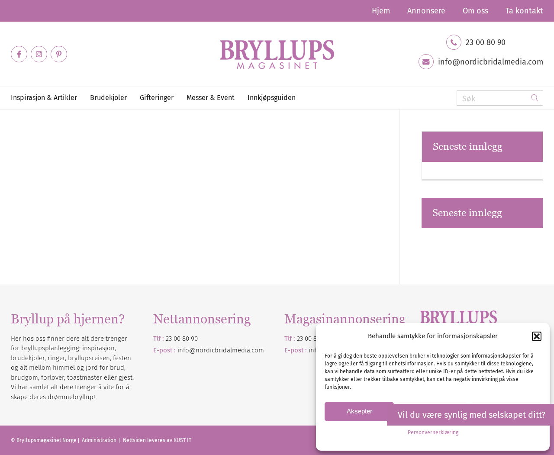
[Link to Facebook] (19, 54)
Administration (100, 440)
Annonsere (426, 11)
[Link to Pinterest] (59, 54)
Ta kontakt (524, 11)
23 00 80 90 (486, 42)
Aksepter (359, 411)
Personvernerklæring (433, 432)
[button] (536, 336)
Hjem (381, 11)
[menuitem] (381, 11)
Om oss (475, 11)
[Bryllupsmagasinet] (277, 54)
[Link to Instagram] (39, 54)
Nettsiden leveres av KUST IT (157, 440)
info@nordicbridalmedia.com (490, 62)
